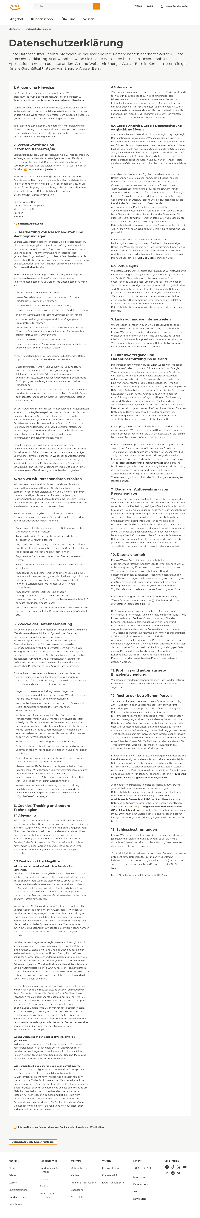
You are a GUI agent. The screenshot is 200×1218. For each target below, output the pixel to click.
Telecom (13, 1175)
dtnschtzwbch (30, 223)
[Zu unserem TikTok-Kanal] (172, 1167)
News (138, 5)
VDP (135, 1191)
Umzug (44, 1179)
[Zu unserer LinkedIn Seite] (166, 1173)
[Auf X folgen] (178, 1167)
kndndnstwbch (42, 169)
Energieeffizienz (111, 1168)
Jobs (150, 5)
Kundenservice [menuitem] (42, 19)
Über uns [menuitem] (68, 19)
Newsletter (139, 1199)
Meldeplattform (79, 1197)
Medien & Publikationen (84, 1182)
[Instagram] (166, 1167)
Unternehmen (79, 1168)
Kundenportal (164, 600)
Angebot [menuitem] (16, 19)
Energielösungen (18, 1190)
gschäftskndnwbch (151, 777)
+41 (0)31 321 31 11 (142, 1168)
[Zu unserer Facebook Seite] (172, 1173)
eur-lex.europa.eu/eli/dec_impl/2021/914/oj (139, 463)
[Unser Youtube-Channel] (178, 1173)
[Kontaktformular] (184, 1167)
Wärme (13, 1182)
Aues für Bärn (16, 1204)
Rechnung (46, 1186)
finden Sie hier (35, 267)
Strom (12, 1168)
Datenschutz (140, 1184)
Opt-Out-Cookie (146, 258)
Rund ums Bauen (18, 1197)
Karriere (75, 1175)
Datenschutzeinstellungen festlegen (33, 1142)
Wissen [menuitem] (88, 19)
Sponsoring (77, 1190)
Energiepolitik (110, 1175)
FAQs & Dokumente (113, 1182)
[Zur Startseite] (15, 6)
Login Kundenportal (176, 6)
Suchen (96, 6)
